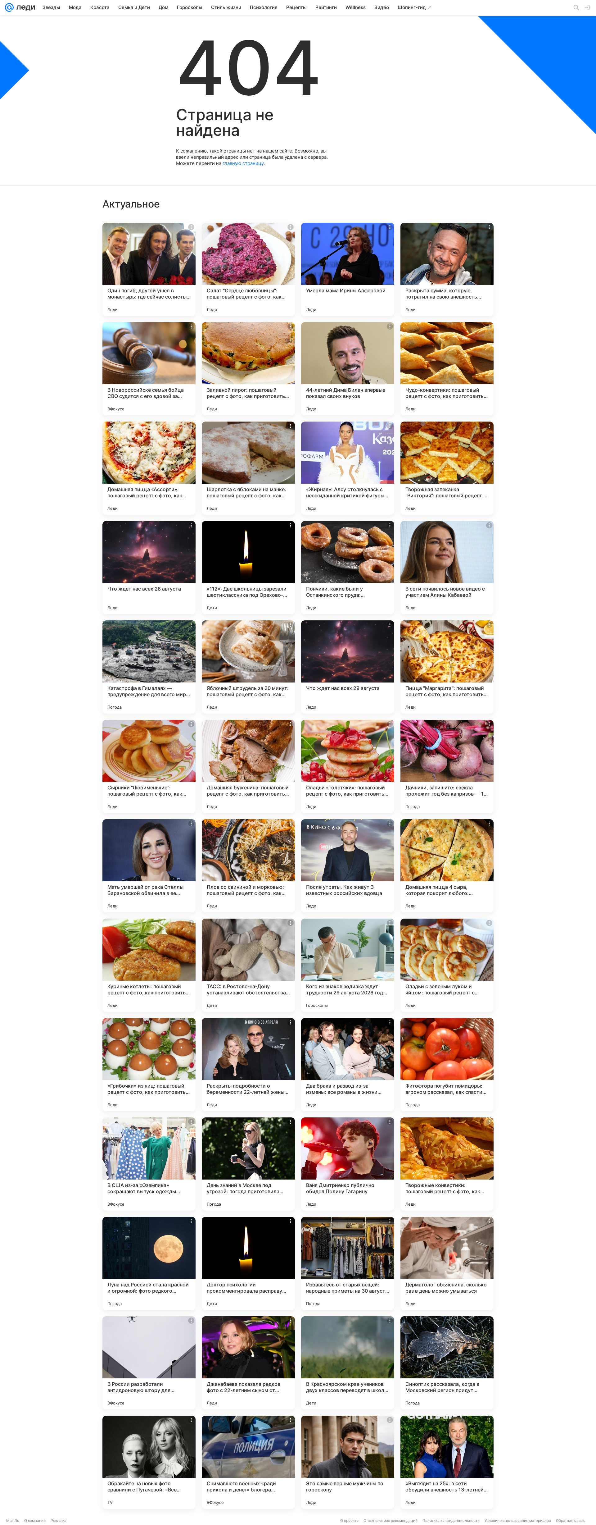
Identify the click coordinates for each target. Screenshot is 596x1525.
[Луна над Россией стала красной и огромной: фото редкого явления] (149, 1263)
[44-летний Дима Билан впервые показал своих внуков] (347, 368)
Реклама (58, 1520)
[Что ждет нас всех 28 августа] (149, 567)
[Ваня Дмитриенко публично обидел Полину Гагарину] (347, 1164)
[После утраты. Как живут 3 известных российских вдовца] (347, 865)
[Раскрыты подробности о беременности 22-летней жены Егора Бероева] (248, 1064)
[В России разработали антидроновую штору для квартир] (149, 1362)
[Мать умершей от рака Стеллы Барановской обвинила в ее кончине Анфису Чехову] (149, 865)
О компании (35, 1520)
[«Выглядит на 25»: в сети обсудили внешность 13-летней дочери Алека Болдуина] (447, 1462)
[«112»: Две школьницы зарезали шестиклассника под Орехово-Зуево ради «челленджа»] (248, 567)
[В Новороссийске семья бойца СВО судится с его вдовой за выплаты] (149, 368)
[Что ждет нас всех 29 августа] (347, 667)
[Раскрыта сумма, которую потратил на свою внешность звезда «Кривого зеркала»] (447, 269)
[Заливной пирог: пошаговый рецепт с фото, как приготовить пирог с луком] (248, 368)
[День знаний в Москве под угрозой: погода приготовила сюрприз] (248, 1164)
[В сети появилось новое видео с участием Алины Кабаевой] (447, 567)
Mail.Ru (12, 1520)
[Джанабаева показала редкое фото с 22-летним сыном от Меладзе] (248, 1362)
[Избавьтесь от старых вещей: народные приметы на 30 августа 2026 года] (347, 1263)
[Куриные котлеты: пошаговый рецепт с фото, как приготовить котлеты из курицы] (149, 965)
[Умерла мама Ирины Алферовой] (347, 269)
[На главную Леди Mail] (24, 7)
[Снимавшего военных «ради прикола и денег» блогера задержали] (248, 1462)
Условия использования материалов (518, 1520)
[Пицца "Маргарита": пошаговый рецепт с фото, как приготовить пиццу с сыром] (447, 667)
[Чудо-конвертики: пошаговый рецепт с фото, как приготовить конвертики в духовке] (447, 368)
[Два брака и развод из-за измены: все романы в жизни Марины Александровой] (347, 1064)
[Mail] (9, 7)
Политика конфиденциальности (451, 1520)
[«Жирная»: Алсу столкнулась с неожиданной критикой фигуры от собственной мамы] (347, 468)
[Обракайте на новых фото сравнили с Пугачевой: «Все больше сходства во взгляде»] (149, 1462)
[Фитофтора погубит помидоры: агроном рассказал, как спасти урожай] (447, 1064)
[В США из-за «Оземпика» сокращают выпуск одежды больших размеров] (149, 1164)
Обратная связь (570, 1520)
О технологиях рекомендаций (390, 1520)
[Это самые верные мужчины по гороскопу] (347, 1462)
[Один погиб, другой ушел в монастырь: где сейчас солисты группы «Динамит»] (149, 269)
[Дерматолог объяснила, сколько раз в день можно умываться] (447, 1263)
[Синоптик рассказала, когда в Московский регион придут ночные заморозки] (447, 1362)
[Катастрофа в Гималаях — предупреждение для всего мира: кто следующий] (149, 667)
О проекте (349, 1520)
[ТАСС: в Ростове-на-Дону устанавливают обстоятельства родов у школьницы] (248, 965)
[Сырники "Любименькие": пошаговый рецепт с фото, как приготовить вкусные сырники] (149, 766)
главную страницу (243, 163)
